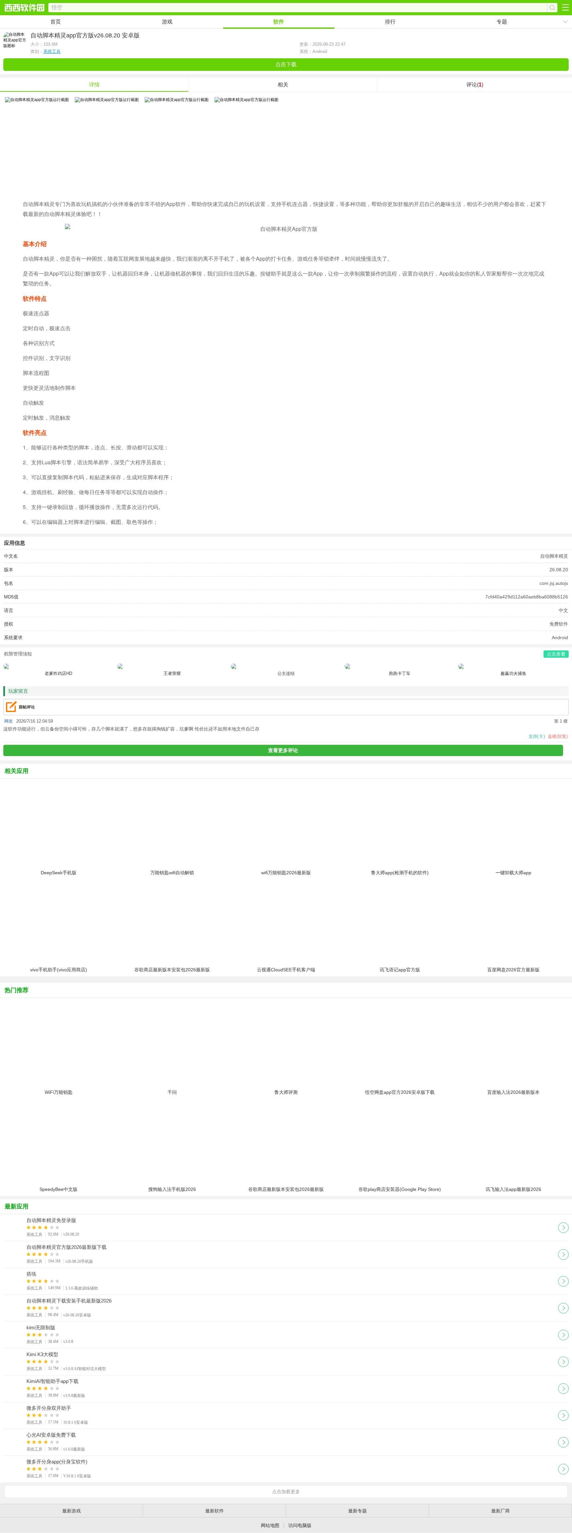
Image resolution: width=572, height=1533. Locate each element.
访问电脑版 (299, 1525)
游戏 (167, 22)
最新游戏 (71, 1510)
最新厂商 (500, 1510)
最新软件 (214, 1510)
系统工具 (52, 51)
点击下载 (286, 64)
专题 (502, 22)
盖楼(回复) (558, 736)
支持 (537, 736)
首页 (55, 22)
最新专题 (357, 1510)
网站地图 (270, 1525)
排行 (390, 22)
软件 (278, 22)
